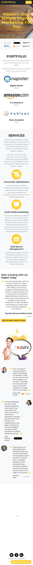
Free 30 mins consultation (13, 320)
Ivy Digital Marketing (8, 2)
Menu (28, 2)
